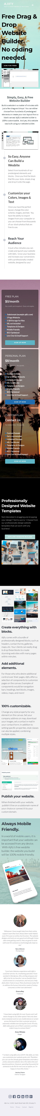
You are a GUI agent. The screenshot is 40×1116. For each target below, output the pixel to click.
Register (31, 1107)
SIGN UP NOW (20, 342)
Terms (12, 1107)
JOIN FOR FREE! (10, 65)
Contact (24, 1107)
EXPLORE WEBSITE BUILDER (20, 537)
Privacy (18, 1107)
